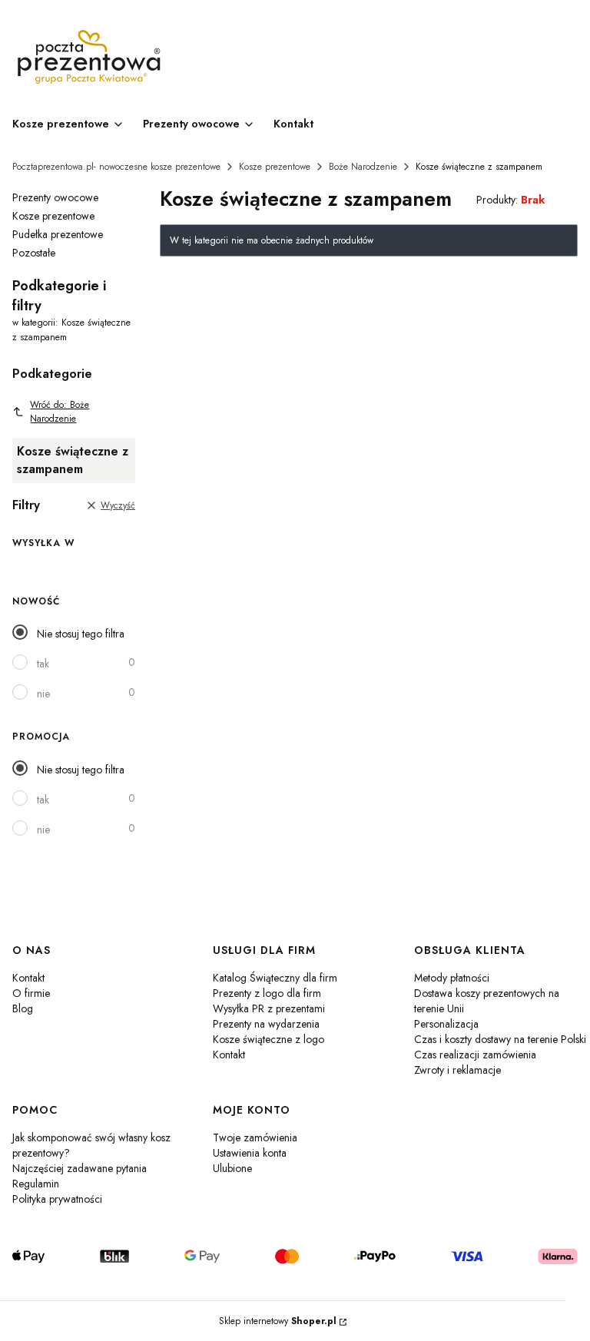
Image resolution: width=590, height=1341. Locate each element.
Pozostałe (33, 252)
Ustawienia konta (250, 1153)
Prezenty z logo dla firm (267, 993)
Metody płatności (451, 977)
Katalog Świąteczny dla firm (275, 977)
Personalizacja (446, 1023)
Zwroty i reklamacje (457, 1070)
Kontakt (28, 977)
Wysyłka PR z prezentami (269, 1008)
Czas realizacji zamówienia (475, 1054)
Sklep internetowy (277, 1321)
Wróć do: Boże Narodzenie (59, 411)
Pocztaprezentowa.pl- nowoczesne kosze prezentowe (116, 167)
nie (43, 693)
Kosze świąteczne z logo (268, 1039)
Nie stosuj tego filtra (80, 633)
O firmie (31, 993)
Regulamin (35, 1183)
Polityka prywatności (57, 1199)
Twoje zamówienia (255, 1137)
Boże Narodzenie (363, 167)
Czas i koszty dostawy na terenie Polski (500, 1039)
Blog (22, 1008)
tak (43, 663)
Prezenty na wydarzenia (266, 1023)
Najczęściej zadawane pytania (79, 1168)
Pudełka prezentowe (57, 234)
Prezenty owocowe (55, 197)
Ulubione (232, 1168)
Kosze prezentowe (274, 167)
